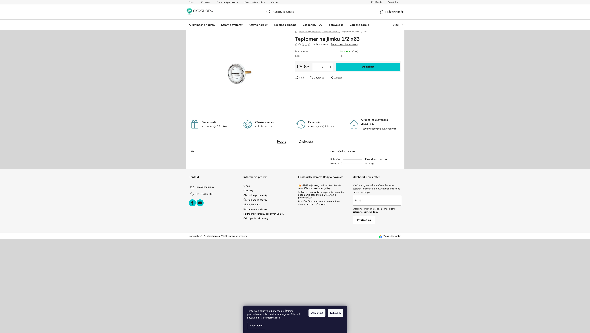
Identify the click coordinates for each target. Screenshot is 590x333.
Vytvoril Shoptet (392, 236)
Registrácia (393, 2)
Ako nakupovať (251, 204)
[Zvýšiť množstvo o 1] (330, 67)
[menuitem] (202, 25)
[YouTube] (200, 202)
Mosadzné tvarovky (376, 159)
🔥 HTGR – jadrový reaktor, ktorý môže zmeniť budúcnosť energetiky (319, 187)
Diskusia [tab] (306, 141)
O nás (192, 2)
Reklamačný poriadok (255, 209)
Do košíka (368, 66)
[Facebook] (192, 202)
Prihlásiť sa (364, 220)
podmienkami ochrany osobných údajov (374, 210)
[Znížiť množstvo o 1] (315, 67)
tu (278, 317)
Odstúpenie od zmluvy (255, 218)
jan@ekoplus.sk (205, 187)
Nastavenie (256, 325)
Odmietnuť (317, 313)
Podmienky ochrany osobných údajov (263, 214)
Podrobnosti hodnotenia (344, 44)
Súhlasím (335, 313)
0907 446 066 (205, 194)
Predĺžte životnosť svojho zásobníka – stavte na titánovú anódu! (319, 203)
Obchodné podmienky (227, 2)
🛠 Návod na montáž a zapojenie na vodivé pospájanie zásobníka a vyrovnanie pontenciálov (321, 195)
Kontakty (205, 2)
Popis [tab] (281, 141)
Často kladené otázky (254, 2)
